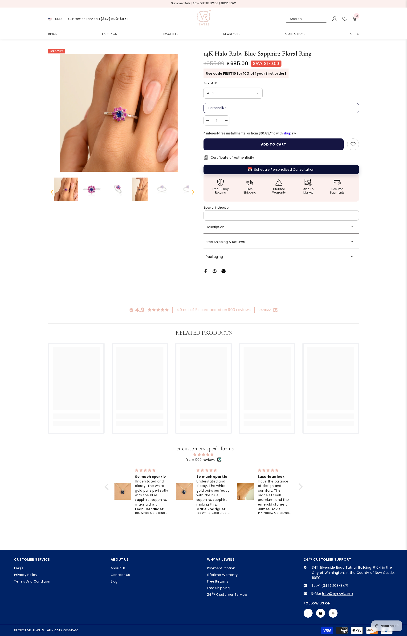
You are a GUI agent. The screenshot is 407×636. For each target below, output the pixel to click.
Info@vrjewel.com (337, 593)
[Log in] (334, 18)
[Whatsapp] (223, 271)
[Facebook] (206, 271)
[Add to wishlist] (353, 144)
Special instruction (217, 208)
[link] (76, 416)
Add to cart (273, 144)
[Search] (306, 19)
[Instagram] (320, 613)
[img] (203, 454)
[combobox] (302, 18)
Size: (210, 83)
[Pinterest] (214, 271)
